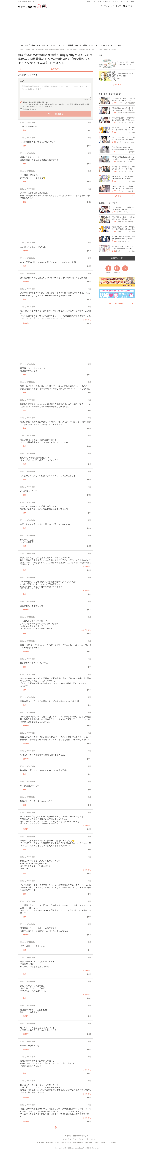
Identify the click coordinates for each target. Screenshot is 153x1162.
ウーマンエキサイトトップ (111, 6)
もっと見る (117, 85)
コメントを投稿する (55, 114)
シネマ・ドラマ (106, 45)
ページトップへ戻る (116, 303)
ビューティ (106, 1)
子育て (89, 1)
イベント (78, 45)
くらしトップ (24, 45)
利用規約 (26, 109)
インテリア (51, 45)
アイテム (60, 45)
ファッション (94, 45)
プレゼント (122, 1)
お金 (38, 45)
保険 (43, 45)
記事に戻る (55, 69)
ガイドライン (37, 106)
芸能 (85, 45)
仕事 (33, 45)
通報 (89, 122)
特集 (100, 55)
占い (116, 1)
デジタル (117, 45)
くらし (94, 1)
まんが (112, 1)
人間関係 (69, 45)
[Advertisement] (76, 26)
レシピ (99, 1)
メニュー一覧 (130, 1)
